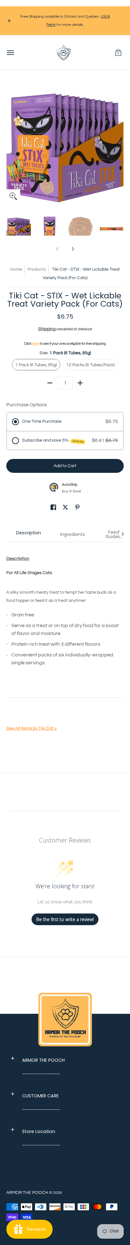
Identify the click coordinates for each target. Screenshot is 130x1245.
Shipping (47, 329)
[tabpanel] (65, 644)
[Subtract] (49, 383)
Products (36, 269)
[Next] (119, 145)
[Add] (80, 383)
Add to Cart (65, 466)
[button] (118, 52)
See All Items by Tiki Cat (31, 728)
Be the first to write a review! (65, 919)
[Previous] (11, 145)
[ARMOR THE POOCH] (63, 53)
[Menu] (10, 52)
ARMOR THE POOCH (27, 1192)
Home (16, 269)
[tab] (28, 534)
